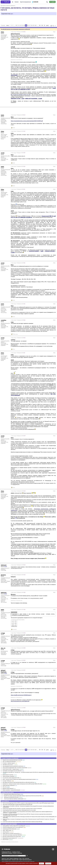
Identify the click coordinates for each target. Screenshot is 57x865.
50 (16, 25)
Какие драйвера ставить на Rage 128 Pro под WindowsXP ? (14, 825)
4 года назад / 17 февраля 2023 (18, 31)
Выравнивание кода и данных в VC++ (10, 838)
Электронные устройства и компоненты (8, 5)
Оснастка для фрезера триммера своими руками (13, 798)
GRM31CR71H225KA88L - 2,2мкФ (33, 98)
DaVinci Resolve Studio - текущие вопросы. (11, 769)
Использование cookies (6, 859)
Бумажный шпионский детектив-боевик (12, 794)
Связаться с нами (5, 858)
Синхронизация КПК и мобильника (9, 828)
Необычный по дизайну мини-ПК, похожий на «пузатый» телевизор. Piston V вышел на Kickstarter (22, 808)
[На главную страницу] (5, 2)
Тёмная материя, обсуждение (8, 776)
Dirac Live (5, 786)
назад (7, 25)
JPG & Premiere (6, 839)
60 (35, 25)
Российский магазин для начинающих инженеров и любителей (15, 29)
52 (20, 25)
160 (42, 25)
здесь (11, 13)
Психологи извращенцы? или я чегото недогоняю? (13, 827)
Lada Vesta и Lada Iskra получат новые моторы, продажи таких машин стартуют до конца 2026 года (22, 821)
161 (44, 25)
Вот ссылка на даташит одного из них (20, 94)
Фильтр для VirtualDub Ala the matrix (11, 797)
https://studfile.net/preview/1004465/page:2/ (21, 695)
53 (22, 25)
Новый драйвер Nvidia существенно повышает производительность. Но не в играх (19, 810)
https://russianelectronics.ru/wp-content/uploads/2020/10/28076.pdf (27, 121)
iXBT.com (3, 861)
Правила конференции (14, 858)
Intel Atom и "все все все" (8, 764)
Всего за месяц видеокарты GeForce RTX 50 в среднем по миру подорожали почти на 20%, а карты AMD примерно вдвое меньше (28, 803)
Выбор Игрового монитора (8, 774)
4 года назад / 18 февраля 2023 (18, 435)
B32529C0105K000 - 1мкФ (36, 251)
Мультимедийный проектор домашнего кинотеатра (13, 766)
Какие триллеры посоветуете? (9, 785)
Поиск (20, 858)
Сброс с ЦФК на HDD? (7, 830)
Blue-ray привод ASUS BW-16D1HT (9, 761)
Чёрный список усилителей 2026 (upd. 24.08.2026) (12, 760)
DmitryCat (15, 629)
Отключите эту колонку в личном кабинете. (9, 841)
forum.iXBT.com (28, 861)
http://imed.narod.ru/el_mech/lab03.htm (20, 701)
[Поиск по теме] (53, 25)
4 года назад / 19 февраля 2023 (18, 632)
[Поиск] (47, 2)
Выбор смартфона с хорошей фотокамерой (11, 790)
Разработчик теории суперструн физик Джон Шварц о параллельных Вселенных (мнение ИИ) (22, 795)
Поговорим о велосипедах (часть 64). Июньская (12, 770)
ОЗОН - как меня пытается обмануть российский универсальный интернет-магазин (19, 779)
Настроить (48, 863)
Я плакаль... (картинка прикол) (9, 763)
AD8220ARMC (14, 75)
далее (47, 25)
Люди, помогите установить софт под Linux (11, 833)
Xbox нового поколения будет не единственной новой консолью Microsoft (17, 804)
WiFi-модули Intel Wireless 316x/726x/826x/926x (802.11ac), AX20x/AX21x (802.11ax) (18, 782)
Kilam (14, 127)
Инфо (54, 31)
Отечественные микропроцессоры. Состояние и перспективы (15, 767)
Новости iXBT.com (5, 801)
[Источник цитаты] (38, 36)
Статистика (27, 858)
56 (28, 25)
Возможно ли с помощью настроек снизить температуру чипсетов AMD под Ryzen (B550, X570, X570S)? (22, 783)
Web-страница (4, 602)
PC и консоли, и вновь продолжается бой (11, 777)
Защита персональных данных (25, 859)
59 (33, 25)
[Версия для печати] (51, 25)
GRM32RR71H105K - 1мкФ (17, 98)
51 (18, 25)
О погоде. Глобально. (7, 780)
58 (31, 25)
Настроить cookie (15, 859)
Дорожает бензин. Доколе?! (8, 788)
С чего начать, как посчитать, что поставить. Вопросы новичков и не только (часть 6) (27, 9)
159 (39, 25)
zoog (17, 334)
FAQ (23, 858)
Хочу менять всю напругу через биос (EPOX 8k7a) (12, 835)
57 (29, 25)
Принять (41, 863)
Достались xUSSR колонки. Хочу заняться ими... (12, 836)
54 (23, 25)
